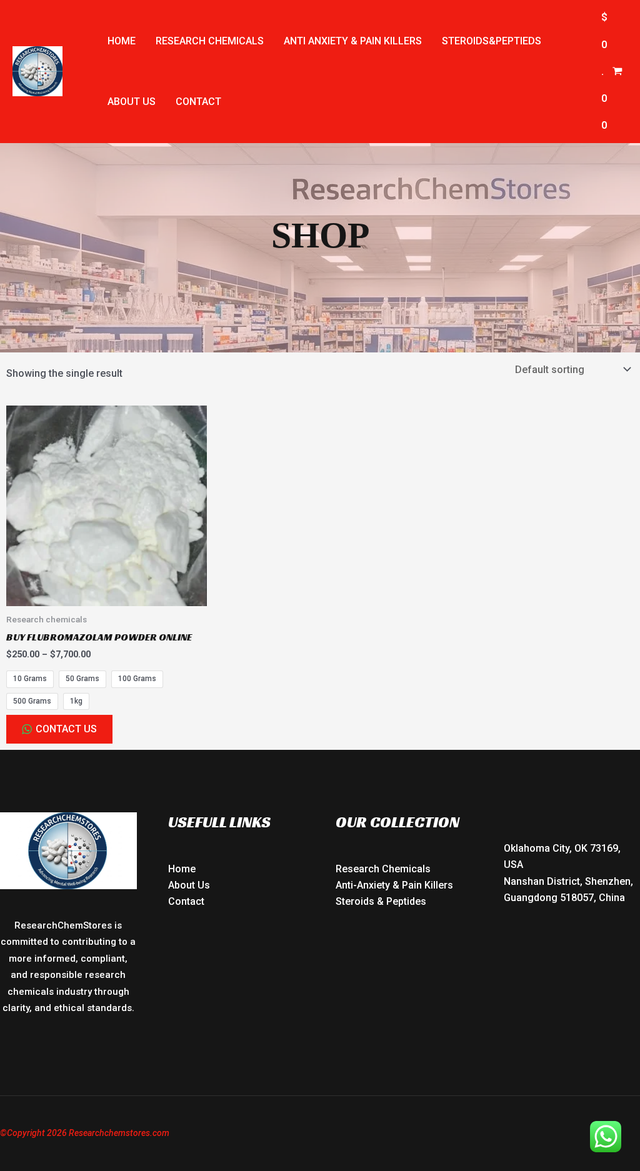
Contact (198, 101)
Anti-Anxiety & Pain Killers (394, 885)
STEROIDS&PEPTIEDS (491, 41)
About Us (189, 885)
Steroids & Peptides (381, 901)
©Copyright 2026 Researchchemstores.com (84, 1133)
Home (122, 41)
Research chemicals (210, 41)
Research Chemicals (383, 869)
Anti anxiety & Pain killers (353, 41)
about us (132, 101)
